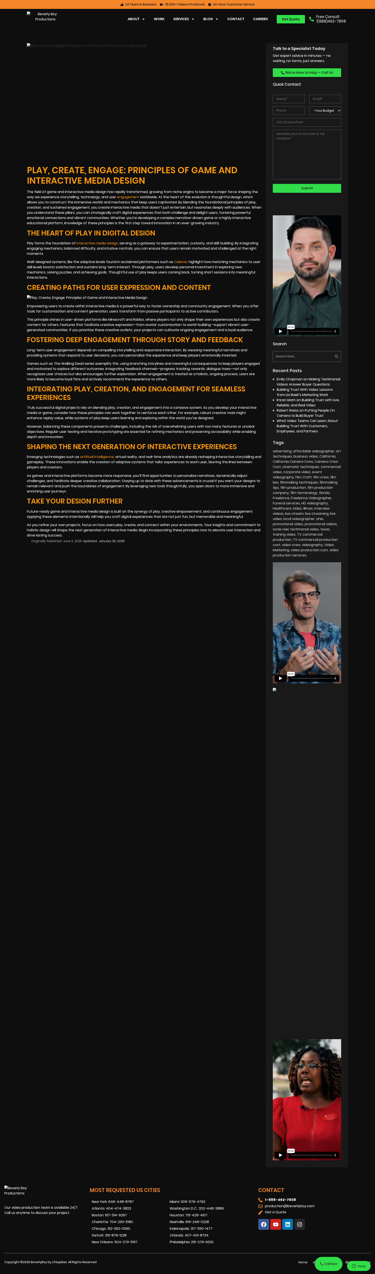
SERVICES (181, 18)
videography (312, 544)
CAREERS (260, 18)
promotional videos (321, 524)
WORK (159, 18)
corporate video (297, 471)
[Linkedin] (287, 1224)
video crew (291, 544)
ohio (319, 518)
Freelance (281, 498)
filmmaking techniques (299, 482)
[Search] (324, 356)
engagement (128, 197)
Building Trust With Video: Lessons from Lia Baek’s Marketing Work (305, 392)
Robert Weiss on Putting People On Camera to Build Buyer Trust (306, 413)
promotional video (288, 524)
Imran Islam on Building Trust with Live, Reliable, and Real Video (308, 402)
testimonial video (304, 529)
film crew (321, 477)
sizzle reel (281, 529)
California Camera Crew (293, 461)
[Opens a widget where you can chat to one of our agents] (359, 1266)
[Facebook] (263, 1224)
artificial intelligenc (97, 456)
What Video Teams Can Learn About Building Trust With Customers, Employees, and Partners (307, 426)
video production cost (309, 550)
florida (324, 492)
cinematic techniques (300, 466)
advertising (282, 451)
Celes (180, 261)
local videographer (299, 518)
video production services (306, 553)
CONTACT (235, 18)
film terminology (303, 492)
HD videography (314, 503)
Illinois (308, 508)
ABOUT (134, 18)
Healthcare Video (287, 508)
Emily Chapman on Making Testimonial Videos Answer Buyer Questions (308, 382)
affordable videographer (313, 451)
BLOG (208, 18)
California (327, 456)
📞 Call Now (328, 1264)
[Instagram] (299, 1224)
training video (284, 534)
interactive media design (97, 243)
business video (305, 456)
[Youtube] (275, 1224)
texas (325, 529)
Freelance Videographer (311, 498)
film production (293, 487)
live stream (294, 513)
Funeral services (286, 503)
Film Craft (303, 477)
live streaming (317, 513)
